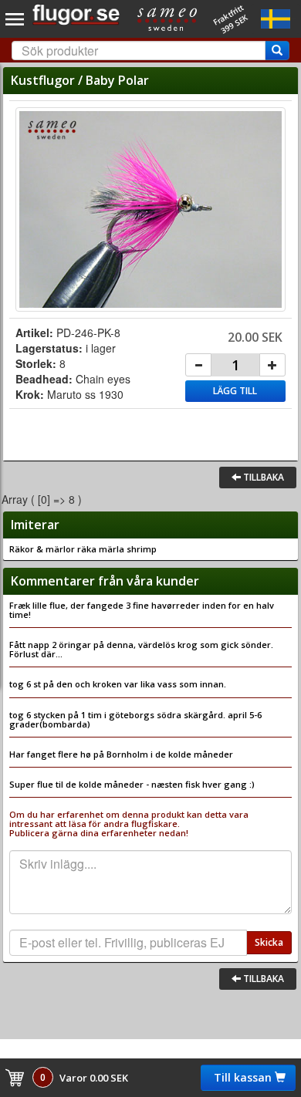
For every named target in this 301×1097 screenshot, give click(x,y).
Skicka (269, 942)
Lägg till (235, 390)
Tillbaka (262, 477)
